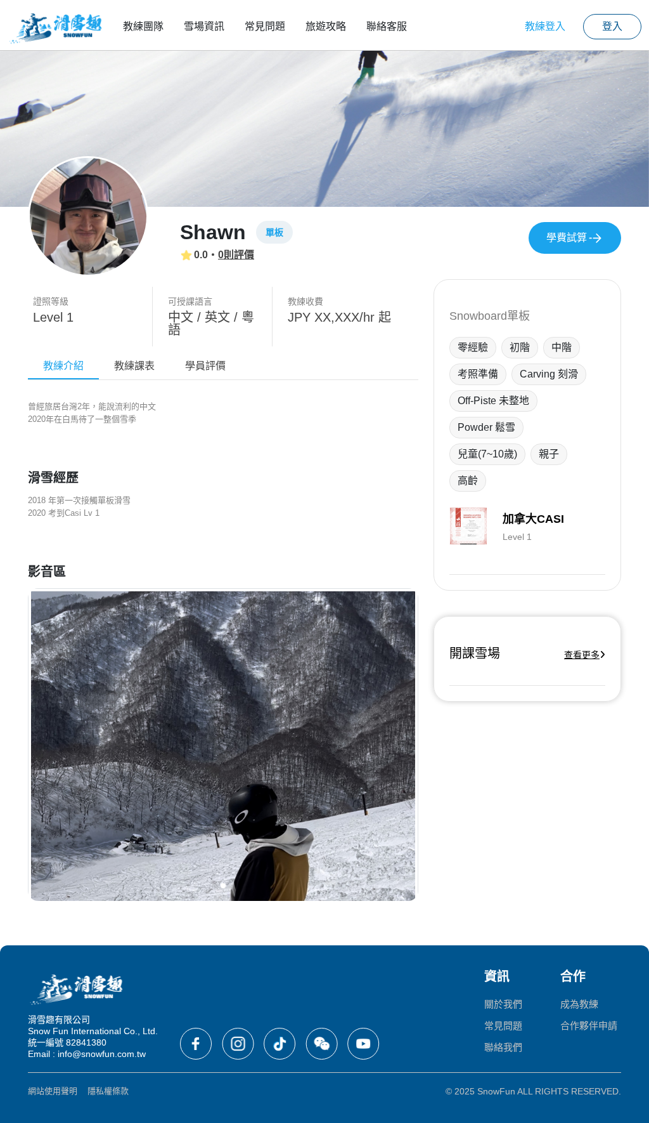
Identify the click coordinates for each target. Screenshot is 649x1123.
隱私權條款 (108, 1091)
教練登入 (545, 26)
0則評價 (236, 254)
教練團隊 (143, 26)
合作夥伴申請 (588, 1025)
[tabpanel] (223, 650)
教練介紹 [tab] (63, 365)
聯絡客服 (386, 26)
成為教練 (579, 1004)
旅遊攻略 (325, 26)
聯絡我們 (503, 1047)
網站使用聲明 (52, 1091)
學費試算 (566, 237)
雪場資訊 (204, 26)
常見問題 (265, 26)
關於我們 (503, 1004)
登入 (612, 26)
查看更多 (582, 655)
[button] (223, 885)
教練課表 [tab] (134, 365)
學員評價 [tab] (205, 365)
